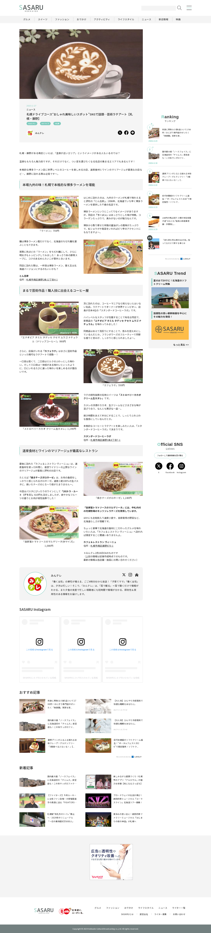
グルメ (97, 907)
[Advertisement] (170, 47)
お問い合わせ (179, 914)
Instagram (181, 472)
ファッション (112, 907)
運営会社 (144, 914)
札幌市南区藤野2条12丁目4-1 (42, 279)
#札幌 (57, 123)
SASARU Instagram (35, 609)
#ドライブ (45, 123)
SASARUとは (127, 914)
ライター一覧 (178, 907)
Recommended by (123, 757)
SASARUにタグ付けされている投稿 (39, 678)
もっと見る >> (181, 344)
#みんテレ (32, 123)
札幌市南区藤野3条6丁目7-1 (105, 440)
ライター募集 (160, 914)
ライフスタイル (146, 907)
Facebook (170, 472)
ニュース (162, 907)
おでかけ (128, 907)
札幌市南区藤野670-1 (101, 545)
